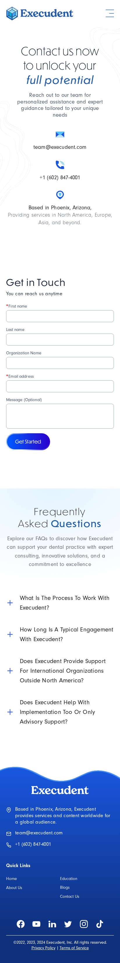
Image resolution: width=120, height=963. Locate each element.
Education (68, 879)
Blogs (65, 888)
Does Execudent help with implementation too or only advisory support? (57, 712)
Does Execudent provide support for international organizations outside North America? (63, 671)
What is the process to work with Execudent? (65, 603)
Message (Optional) (24, 399)
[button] (110, 13)
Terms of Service (74, 947)
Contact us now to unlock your (60, 65)
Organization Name (23, 353)
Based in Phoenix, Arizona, (60, 208)
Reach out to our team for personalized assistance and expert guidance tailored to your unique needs (60, 105)
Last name (15, 329)
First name (16, 306)
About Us (14, 888)
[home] (40, 13)
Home (11, 879)
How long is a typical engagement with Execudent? (67, 634)
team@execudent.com (60, 147)
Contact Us (69, 897)
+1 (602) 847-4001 (60, 178)
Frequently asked (60, 517)
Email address (20, 376)
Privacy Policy (43, 947)
